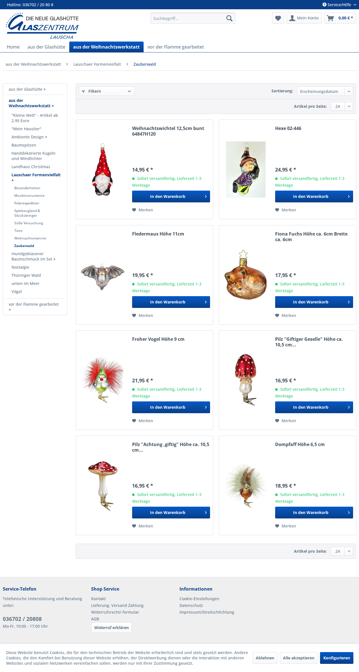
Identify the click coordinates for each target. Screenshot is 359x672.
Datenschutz (191, 605)
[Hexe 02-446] (246, 169)
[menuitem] (193, 18)
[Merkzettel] (278, 18)
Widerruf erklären (111, 627)
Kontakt (98, 598)
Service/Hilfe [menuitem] (339, 4)
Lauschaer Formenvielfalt (36, 174)
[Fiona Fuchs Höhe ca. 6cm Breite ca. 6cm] (246, 275)
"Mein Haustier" (26, 128)
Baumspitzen (23, 145)
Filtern (94, 91)
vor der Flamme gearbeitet (34, 304)
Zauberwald (24, 245)
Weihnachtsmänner (30, 238)
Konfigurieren (336, 657)
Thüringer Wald (26, 275)
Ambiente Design (28, 137)
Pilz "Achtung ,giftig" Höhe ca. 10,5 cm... (170, 447)
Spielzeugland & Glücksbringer (27, 213)
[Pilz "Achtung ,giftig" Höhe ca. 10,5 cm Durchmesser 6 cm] (102, 485)
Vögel (16, 291)
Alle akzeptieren (298, 657)
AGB (95, 618)
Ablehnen (265, 657)
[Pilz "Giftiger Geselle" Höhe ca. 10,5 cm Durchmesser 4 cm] (246, 380)
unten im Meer (25, 283)
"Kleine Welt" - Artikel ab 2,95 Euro (34, 118)
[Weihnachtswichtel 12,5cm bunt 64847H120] (102, 169)
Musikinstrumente (29, 195)
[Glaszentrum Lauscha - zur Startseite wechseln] (75, 26)
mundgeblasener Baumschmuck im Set (32, 256)
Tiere (18, 230)
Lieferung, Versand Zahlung (117, 605)
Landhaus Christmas (30, 166)
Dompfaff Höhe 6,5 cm (300, 444)
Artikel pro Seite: (310, 106)
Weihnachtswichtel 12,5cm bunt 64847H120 (168, 131)
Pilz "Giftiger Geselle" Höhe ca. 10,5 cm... (309, 342)
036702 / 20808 (22, 619)
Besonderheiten (27, 188)
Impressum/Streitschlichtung (207, 612)
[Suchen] (229, 18)
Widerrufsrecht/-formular (115, 612)
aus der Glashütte (26, 89)
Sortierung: (282, 90)
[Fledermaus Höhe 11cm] (102, 275)
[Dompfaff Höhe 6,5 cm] (246, 485)
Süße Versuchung (28, 223)
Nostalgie (20, 267)
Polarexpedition (26, 203)
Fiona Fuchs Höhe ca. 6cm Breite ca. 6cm (311, 236)
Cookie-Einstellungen (199, 598)
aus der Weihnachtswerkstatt (30, 103)
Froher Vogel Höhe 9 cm (158, 339)
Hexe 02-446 (288, 128)
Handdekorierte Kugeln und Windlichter (33, 155)
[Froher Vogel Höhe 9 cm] (102, 380)
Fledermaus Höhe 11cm (158, 234)
